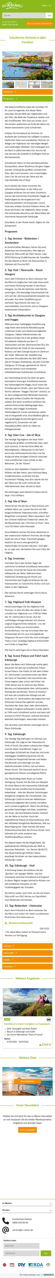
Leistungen (8, 953)
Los (49, 15)
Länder (6, 960)
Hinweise (8, 966)
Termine (7, 946)
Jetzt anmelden (27, 1130)
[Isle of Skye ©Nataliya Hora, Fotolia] (27, 65)
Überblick (8, 92)
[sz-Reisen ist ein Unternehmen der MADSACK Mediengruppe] (37, 1275)
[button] (47, 5)
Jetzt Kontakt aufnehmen (39, 23)
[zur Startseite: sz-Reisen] (12, 5)
